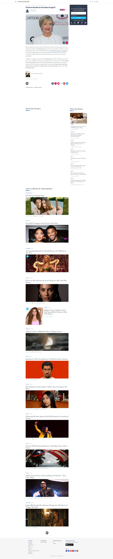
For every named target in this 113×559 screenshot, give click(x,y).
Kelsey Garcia (29, 243)
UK (53, 542)
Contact (29, 549)
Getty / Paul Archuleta (33, 78)
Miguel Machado (30, 379)
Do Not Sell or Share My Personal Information (33, 551)
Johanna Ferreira (48, 316)
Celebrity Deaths (38, 87)
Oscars (27, 220)
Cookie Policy (30, 553)
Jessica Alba (28, 502)
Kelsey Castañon (30, 216)
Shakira (45, 307)
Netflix (36, 527)
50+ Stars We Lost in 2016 (36, 73)
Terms (29, 546)
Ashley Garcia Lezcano (31, 409)
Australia (54, 543)
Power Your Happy (43, 542)
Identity (27, 356)
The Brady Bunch (29, 87)
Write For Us (30, 542)
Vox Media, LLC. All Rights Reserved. (58, 555)
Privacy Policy (30, 547)
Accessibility (30, 543)
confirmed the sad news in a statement (58, 50)
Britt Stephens (30, 273)
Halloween (28, 248)
